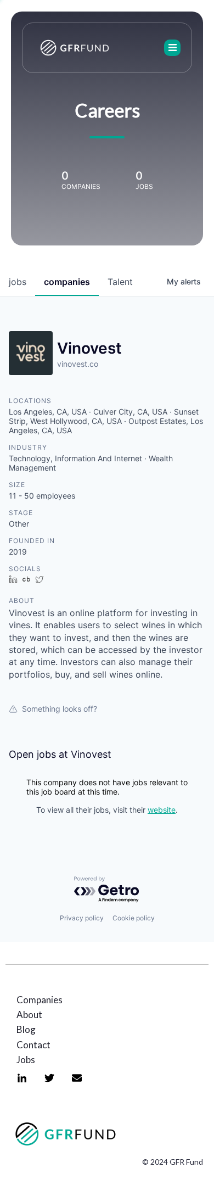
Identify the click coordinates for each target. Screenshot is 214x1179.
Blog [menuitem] (26, 1029)
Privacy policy (82, 918)
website (162, 809)
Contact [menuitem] (33, 1045)
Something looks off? (59, 708)
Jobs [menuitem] (25, 1059)
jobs (17, 281)
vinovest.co (77, 363)
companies (67, 281)
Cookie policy (133, 918)
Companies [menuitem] (39, 999)
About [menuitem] (29, 1014)
